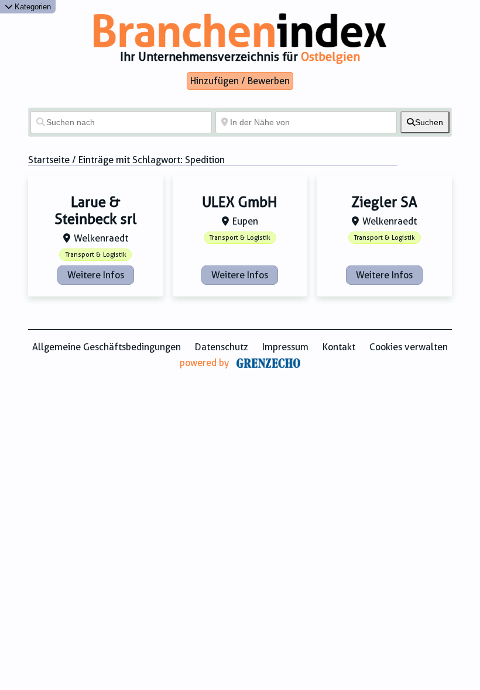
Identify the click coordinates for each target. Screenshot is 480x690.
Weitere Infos (95, 275)
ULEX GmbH (239, 202)
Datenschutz (221, 347)
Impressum (285, 347)
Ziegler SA (384, 202)
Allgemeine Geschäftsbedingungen (106, 347)
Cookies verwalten (408, 347)
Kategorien (31, 6)
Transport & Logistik (95, 254)
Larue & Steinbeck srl (95, 210)
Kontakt (339, 347)
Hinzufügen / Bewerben (240, 81)
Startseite (49, 159)
